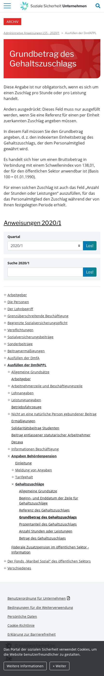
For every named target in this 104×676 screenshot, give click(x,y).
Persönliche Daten (22, 616)
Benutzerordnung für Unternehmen (36, 598)
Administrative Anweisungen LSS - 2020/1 (31, 33)
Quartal (13, 236)
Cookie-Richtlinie (21, 625)
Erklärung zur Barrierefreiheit (31, 634)
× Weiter (59, 666)
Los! (89, 245)
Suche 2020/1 (18, 263)
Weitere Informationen (25, 666)
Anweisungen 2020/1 (32, 222)
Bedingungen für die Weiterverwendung (40, 607)
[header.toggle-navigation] (7, 6)
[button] (52, 294)
